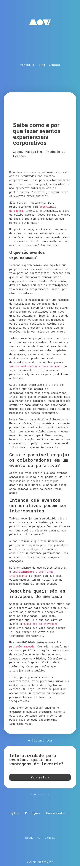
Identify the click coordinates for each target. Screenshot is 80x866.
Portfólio (27, 65)
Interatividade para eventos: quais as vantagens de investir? (36, 759)
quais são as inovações (40, 623)
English (14, 813)
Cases (17, 152)
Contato (54, 65)
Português (32, 813)
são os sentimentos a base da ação (34, 366)
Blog (42, 65)
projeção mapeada (21, 646)
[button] (31, 794)
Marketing (33, 152)
